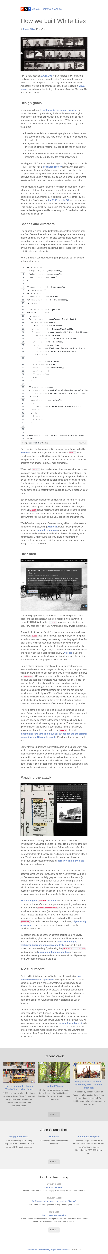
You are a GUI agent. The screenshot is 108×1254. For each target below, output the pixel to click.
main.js (25, 443)
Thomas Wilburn (29, 29)
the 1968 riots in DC (58, 200)
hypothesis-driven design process (58, 110)
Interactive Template (89, 1136)
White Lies (46, 76)
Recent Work (54, 1056)
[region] (54, 353)
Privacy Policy (44, 1250)
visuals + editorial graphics (46, 9)
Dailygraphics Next (19, 1136)
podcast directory (52, 167)
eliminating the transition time (54, 952)
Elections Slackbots (54, 1187)
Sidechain (54, 1136)
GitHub (45, 443)
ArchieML (52, 527)
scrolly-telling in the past (71, 861)
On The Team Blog (54, 1177)
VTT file (68, 653)
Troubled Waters (54, 1086)
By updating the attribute (38, 900)
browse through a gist (70, 1023)
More (53, 1114)
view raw (82, 443)
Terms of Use (32, 1250)
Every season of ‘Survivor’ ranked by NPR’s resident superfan (89, 1084)
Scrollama (26, 452)
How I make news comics (54, 1215)
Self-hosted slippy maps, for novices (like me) (54, 1201)
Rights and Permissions (60, 1250)
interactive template (47, 530)
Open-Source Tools (54, 1130)
